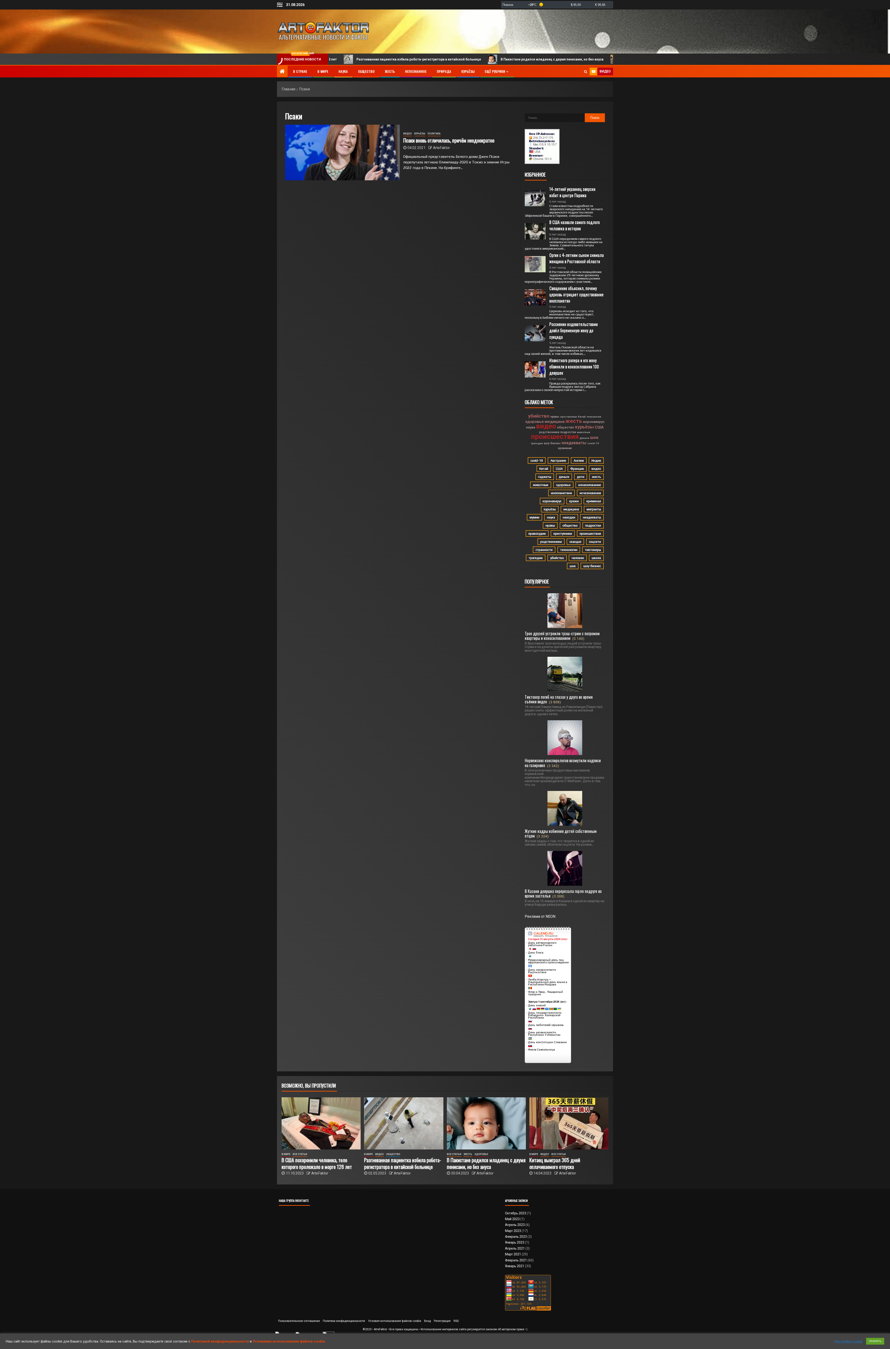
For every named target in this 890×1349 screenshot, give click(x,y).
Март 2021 (513, 1254)
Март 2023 (513, 1231)
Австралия (558, 460)
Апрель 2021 (515, 1248)
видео (546, 426)
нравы (554, 416)
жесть (573, 421)
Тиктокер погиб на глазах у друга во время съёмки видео (559, 699)
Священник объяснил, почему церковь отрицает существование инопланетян (576, 294)
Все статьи (300, 1154)
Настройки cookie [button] (848, 1341)
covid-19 (593, 443)
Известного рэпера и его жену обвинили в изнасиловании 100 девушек (574, 366)
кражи (574, 501)
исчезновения (590, 493)
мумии (534, 517)
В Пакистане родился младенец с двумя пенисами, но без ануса (471, 59)
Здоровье (481, 1154)
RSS (456, 1321)
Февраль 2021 (516, 1260)
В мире (323, 71)
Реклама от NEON (540, 916)
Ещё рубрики (495, 71)
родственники (549, 432)
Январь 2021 (514, 1266)
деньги (584, 438)
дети (580, 477)
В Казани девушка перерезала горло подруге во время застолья (563, 893)
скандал (575, 541)
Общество (366, 71)
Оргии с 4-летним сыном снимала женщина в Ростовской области (577, 258)
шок (594, 437)
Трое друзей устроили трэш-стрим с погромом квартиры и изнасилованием (562, 635)
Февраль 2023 (516, 1236)
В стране (300, 71)
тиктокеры (593, 550)
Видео (407, 133)
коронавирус (594, 422)
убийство (539, 416)
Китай (582, 416)
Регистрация (442, 1321)
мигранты (594, 509)
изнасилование (589, 485)
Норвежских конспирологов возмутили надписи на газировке (563, 762)
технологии (594, 416)
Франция (577, 468)
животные (583, 432)
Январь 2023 (514, 1242)
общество (565, 427)
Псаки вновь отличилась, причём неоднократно (448, 140)
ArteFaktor (441, 148)
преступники (568, 416)
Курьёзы (468, 71)
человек (578, 558)
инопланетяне (561, 493)
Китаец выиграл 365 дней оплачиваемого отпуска (583, 59)
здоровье (534, 421)
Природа (444, 71)
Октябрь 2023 (515, 1213)
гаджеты (544, 477)
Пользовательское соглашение (299, 1321)
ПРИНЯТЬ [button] (875, 1341)
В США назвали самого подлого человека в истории (575, 225)
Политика (434, 133)
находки (569, 517)
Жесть (390, 71)
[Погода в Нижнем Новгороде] (557, 4)
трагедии (537, 443)
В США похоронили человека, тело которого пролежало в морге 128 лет (317, 1163)
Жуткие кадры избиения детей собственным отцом (561, 833)
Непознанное (416, 71)
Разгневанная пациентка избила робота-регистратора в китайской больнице (338, 59)
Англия (579, 460)
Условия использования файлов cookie (394, 1321)
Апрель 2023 (515, 1225)
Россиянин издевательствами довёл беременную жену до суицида (574, 330)
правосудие (537, 533)
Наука (343, 71)
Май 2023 (512, 1219)
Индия (596, 460)
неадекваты (574, 442)
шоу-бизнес (552, 443)
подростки (568, 432)
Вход (427, 1321)
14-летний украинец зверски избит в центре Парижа (572, 192)
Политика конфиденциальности (344, 1321)
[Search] (585, 71)
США (599, 427)
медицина (554, 421)
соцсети (595, 541)
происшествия (555, 437)
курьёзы (584, 427)
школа (596, 558)
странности (544, 550)
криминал (565, 448)
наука (530, 427)
